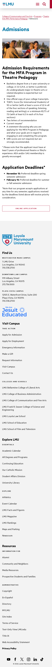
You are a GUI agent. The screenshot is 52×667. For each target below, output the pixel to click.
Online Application (26, 208)
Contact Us (7, 372)
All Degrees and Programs (14, 457)
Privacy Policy (9, 648)
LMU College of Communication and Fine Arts (24, 400)
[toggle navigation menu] (37, 4)
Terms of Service (10, 622)
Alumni (5, 557)
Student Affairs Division (13, 476)
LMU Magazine (9, 516)
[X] (22, 659)
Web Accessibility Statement (16, 642)
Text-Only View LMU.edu (14, 629)
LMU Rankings (9, 522)
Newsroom (7, 535)
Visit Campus (8, 366)
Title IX (5, 635)
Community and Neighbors (15, 563)
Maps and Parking (11, 529)
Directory (6, 603)
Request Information (12, 360)
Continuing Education (12, 463)
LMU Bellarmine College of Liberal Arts (21, 387)
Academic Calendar (11, 450)
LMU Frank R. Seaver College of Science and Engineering (23, 408)
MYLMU (6, 610)
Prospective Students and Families (18, 576)
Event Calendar (9, 503)
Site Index (7, 616)
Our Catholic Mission (12, 469)
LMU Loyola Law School (13, 416)
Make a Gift (7, 353)
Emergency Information (13, 347)
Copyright (7, 590)
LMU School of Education (14, 422)
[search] (44, 4)
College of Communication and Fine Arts (17, 16)
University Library (11, 482)
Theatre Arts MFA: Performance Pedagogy (25, 17)
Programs (37, 16)
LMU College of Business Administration (21, 393)
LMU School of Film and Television (18, 428)
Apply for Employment (13, 340)
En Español (7, 597)
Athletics (6, 497)
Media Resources (10, 569)
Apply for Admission (12, 334)
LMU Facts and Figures (13, 509)
